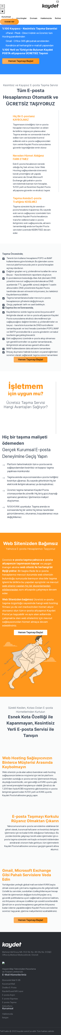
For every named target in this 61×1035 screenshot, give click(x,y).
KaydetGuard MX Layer (12, 991)
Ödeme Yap (9, 22)
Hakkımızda (46, 18)
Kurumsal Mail (6, 18)
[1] (2, 6)
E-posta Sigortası (10, 999)
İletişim (5, 1018)
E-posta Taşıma (9, 1002)
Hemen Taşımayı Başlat (20, 61)
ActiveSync (7, 1006)
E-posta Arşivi (8, 995)
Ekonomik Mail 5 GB (11, 980)
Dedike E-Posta (9, 987)
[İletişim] (50, 1)
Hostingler (21, 18)
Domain (33, 18)
